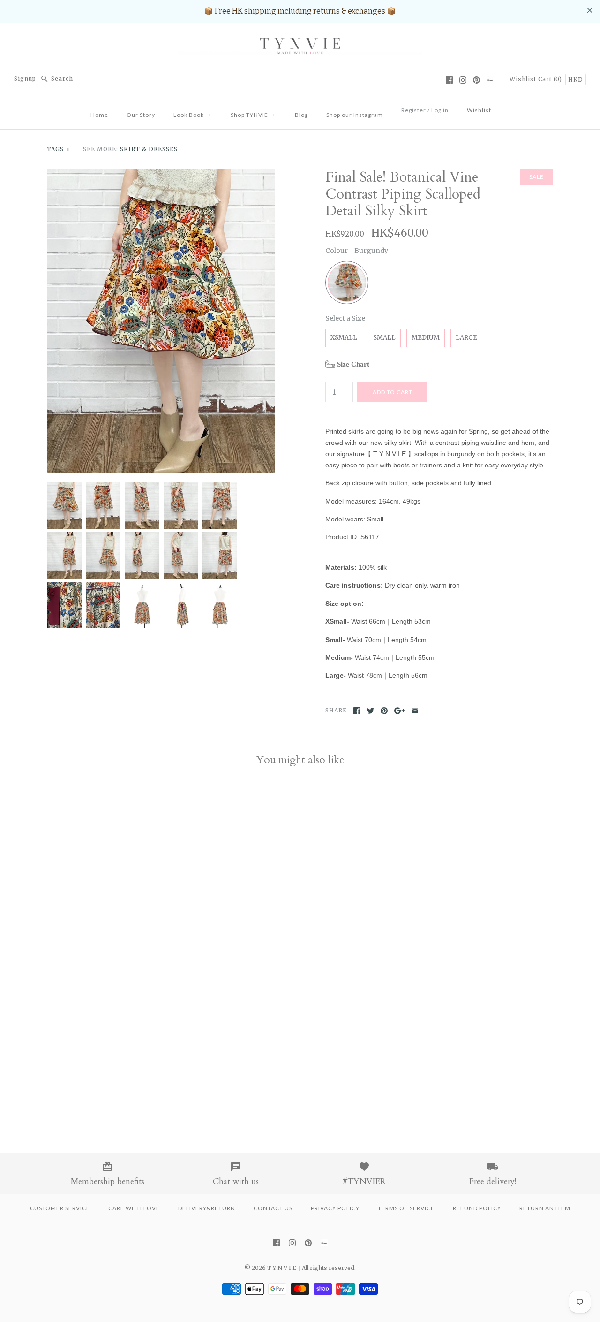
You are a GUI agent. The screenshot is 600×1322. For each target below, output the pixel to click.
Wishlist (523, 79)
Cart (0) (551, 79)
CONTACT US (273, 1208)
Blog (301, 114)
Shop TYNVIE (253, 114)
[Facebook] (449, 80)
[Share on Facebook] (356, 710)
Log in (440, 110)
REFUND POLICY (477, 1208)
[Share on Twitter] (370, 710)
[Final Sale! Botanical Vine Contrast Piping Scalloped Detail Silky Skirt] (161, 174)
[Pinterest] (476, 80)
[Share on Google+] (399, 710)
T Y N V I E (281, 1267)
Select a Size (345, 318)
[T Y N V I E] (300, 37)
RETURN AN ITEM (544, 1208)
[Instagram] (462, 80)
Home (99, 114)
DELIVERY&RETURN (206, 1208)
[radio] (346, 282)
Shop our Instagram (354, 114)
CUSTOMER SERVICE (60, 1208)
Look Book (192, 114)
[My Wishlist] (509, 107)
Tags (59, 149)
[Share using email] (415, 710)
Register (413, 110)
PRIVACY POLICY (335, 1208)
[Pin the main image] (384, 710)
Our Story (141, 114)
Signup (25, 78)
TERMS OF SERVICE (406, 1208)
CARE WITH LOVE (134, 1208)
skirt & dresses (149, 149)
